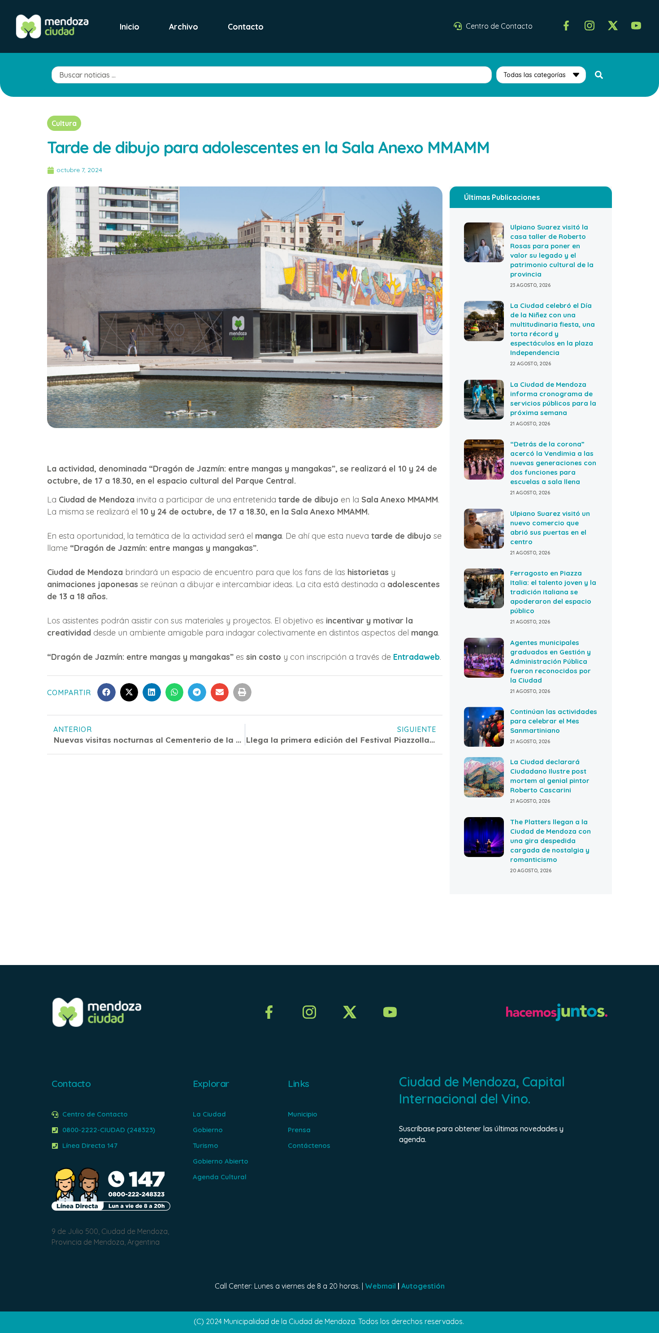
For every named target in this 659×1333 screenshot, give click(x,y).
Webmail (380, 1285)
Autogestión (423, 1285)
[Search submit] (598, 74)
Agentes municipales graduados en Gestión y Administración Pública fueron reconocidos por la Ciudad (550, 661)
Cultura (64, 123)
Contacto (246, 26)
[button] (106, 692)
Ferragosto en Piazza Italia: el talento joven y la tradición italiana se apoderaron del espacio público (553, 592)
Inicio (129, 26)
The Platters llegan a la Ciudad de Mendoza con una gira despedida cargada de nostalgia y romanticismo (550, 841)
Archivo (183, 26)
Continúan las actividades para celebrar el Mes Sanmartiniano (553, 721)
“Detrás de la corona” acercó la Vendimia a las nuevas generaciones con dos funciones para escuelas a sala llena (553, 463)
